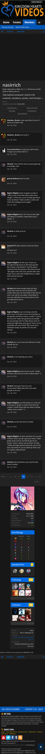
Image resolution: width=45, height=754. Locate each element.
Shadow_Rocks (13, 120)
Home (6, 22)
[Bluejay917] (15, 586)
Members (29, 22)
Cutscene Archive (11, 732)
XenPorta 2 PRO (5, 652)
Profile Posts (12, 108)
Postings (12, 111)
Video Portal (32, 732)
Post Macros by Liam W (27, 741)
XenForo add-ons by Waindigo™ (11, 749)
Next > (37, 481)
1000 (15, 476)
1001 (19, 476)
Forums (17, 22)
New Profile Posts (22, 27)
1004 (32, 476)
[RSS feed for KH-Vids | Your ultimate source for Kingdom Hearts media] (20, 737)
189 (30, 604)
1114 (39, 476)
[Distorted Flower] (15, 618)
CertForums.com (30, 753)
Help (40, 709)
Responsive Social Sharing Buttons (12, 753)
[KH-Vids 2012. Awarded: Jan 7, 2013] (28, 574)
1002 (23, 476)
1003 (27, 476)
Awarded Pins (22, 114)
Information (32, 111)
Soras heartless (13, 149)
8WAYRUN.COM (28, 652)
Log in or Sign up (36, 2)
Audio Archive (22, 732)
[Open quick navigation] (43, 31)
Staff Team (4, 734)
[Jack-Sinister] (28, 611)
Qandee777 (11, 245)
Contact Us (31, 709)
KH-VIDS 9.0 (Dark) (11, 709)
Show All (30, 599)
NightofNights (13, 193)
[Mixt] (28, 586)
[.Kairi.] (22, 586)
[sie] (28, 593)
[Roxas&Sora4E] (28, 618)
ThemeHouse (30, 745)
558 (32, 520)
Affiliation (13, 734)
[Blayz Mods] (15, 611)
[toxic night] (22, 618)
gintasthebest (13, 178)
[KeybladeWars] (15, 593)
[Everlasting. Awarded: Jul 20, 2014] (15, 574)
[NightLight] (22, 593)
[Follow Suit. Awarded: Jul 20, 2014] (22, 574)
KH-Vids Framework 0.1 (8, 743)
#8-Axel (10, 164)
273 (30, 579)
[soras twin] (22, 611)
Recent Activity (32, 108)
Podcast (39, 732)
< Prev (3, 477)
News (3, 732)
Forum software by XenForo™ (10, 741)
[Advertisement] (22, 57)
